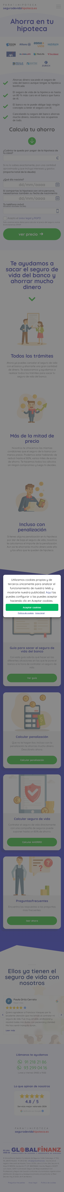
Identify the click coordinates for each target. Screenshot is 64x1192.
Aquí (49, 592)
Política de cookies (26, 613)
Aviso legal (40, 613)
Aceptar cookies (32, 607)
